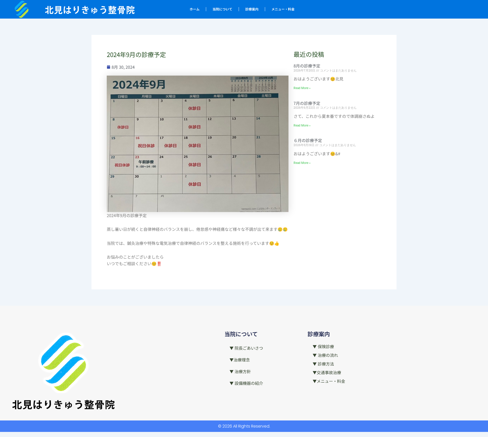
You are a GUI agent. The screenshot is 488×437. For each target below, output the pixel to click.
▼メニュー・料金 (329, 381)
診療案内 (251, 9)
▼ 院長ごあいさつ (246, 348)
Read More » (302, 88)
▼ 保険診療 (323, 346)
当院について (222, 9)
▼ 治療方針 (240, 371)
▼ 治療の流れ (325, 355)
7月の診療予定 (307, 103)
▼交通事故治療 (327, 372)
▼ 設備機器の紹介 (246, 383)
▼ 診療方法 (323, 364)
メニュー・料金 (283, 9)
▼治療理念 (240, 360)
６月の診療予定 (308, 140)
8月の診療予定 (307, 66)
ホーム (195, 9)
